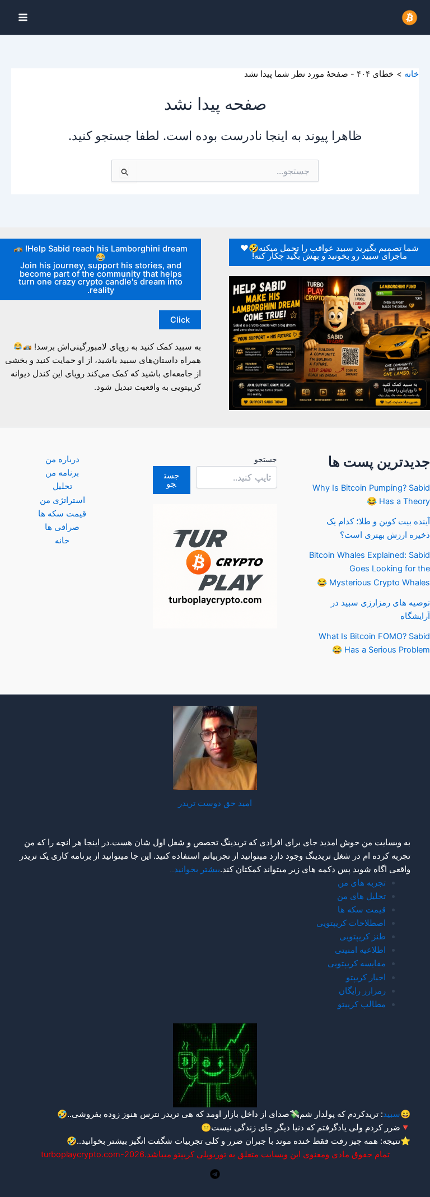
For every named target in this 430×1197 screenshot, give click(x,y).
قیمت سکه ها (62, 514)
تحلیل (62, 486)
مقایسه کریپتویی (357, 963)
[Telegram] (215, 1174)
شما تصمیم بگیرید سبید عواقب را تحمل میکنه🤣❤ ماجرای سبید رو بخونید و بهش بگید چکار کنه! (329, 252)
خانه (62, 540)
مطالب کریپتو (362, 1004)
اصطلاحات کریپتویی (351, 923)
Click (180, 320)
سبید (391, 1114)
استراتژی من (62, 500)
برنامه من (62, 473)
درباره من (62, 459)
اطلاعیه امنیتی (360, 950)
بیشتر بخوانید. (103, 1141)
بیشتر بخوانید (197, 869)
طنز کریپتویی (362, 936)
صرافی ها (62, 527)
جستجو (265, 459)
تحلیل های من (361, 896)
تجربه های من (362, 883)
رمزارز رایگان (362, 991)
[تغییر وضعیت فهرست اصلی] (23, 17)
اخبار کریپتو (366, 977)
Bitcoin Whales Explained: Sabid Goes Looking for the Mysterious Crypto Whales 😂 (369, 568)
